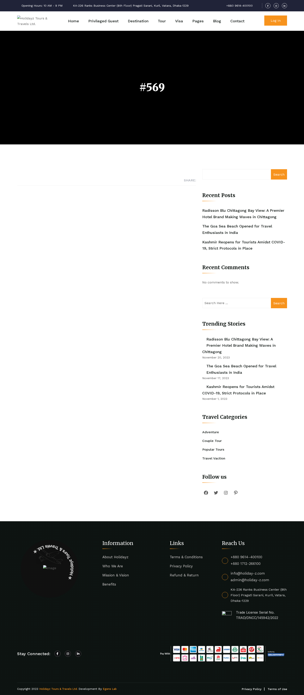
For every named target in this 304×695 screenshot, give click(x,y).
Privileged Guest (103, 21)
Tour (162, 21)
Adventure (210, 432)
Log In (276, 21)
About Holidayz (115, 557)
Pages (198, 21)
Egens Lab (110, 688)
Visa (179, 21)
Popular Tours (213, 449)
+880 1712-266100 (246, 564)
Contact (237, 21)
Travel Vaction (213, 458)
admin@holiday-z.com (250, 580)
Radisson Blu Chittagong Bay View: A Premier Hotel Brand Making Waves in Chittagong (239, 345)
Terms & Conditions (186, 557)
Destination (138, 21)
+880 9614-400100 (246, 557)
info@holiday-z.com (248, 573)
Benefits (109, 584)
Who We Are (112, 566)
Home (73, 21)
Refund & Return (184, 575)
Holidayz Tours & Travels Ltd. (58, 688)
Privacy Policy (181, 566)
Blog (217, 21)
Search (279, 174)
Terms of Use (277, 689)
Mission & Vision (115, 575)
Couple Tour (212, 441)
